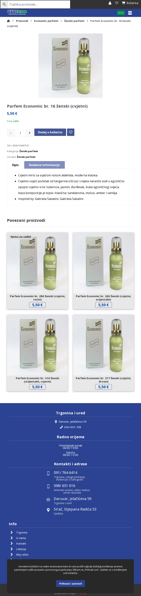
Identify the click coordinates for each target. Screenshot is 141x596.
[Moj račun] (110, 3)
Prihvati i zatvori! (70, 583)
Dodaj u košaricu (50, 132)
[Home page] (8, 21)
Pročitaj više (40, 312)
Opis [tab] (15, 165)
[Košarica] (117, 3)
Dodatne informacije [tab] (44, 165)
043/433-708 (72, 427)
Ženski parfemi (28, 151)
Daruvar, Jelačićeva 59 (72, 421)
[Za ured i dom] (17, 12)
